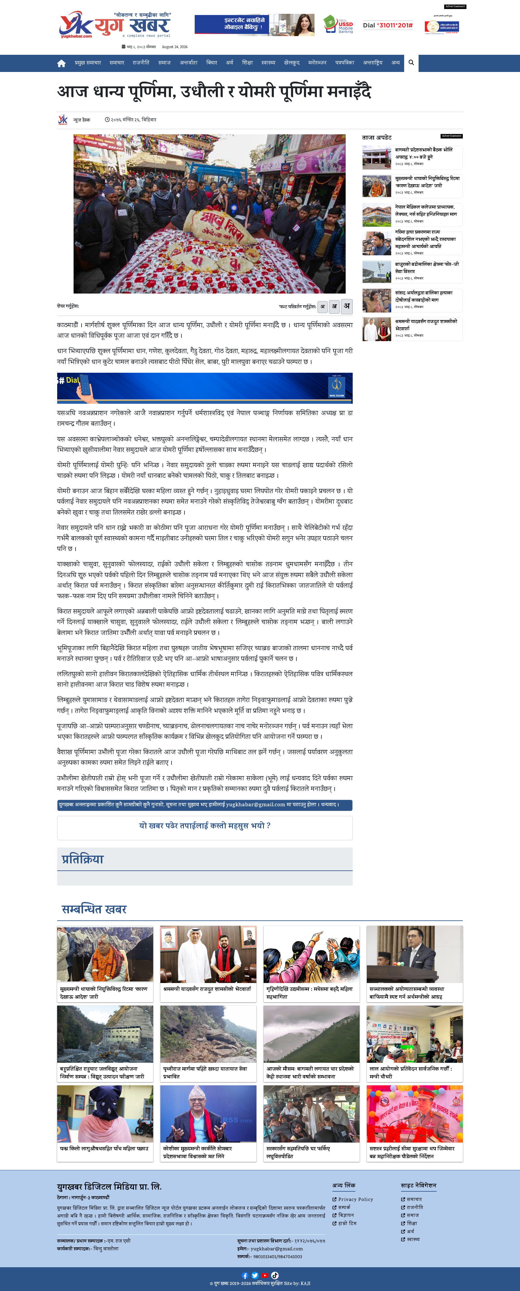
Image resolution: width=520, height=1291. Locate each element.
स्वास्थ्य (268, 63)
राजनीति (141, 63)
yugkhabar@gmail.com (277, 1249)
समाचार (117, 63)
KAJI (306, 1284)
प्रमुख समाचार (88, 63)
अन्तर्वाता (188, 63)
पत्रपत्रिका (345, 63)
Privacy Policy (356, 1200)
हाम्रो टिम (348, 1224)
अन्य (396, 63)
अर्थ (229, 63)
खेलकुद (291, 63)
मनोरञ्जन (317, 63)
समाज (165, 63)
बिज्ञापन (346, 1216)
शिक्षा (247, 63)
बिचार (211, 63)
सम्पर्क (345, 1208)
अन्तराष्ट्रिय (372, 63)
